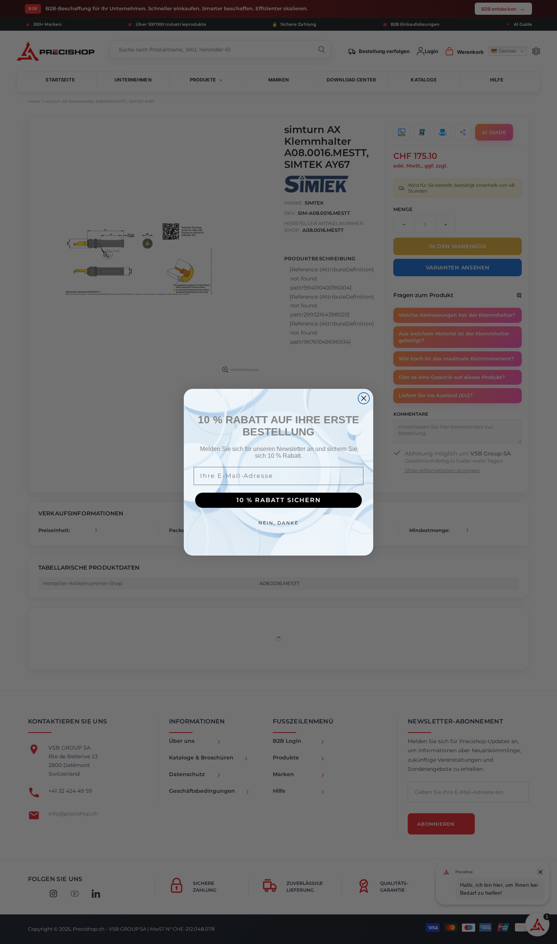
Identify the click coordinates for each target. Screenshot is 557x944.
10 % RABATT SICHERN (278, 500)
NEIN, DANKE (278, 523)
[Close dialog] (363, 398)
